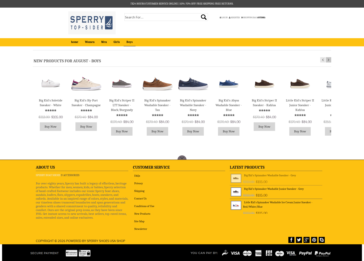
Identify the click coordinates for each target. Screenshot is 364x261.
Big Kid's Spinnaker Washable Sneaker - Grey (270, 175)
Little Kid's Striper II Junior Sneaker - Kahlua (300, 105)
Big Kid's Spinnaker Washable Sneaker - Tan (157, 105)
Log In (224, 17)
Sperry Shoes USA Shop (106, 241)
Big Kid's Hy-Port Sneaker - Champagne (86, 103)
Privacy (138, 183)
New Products (142, 213)
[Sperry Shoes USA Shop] (92, 22)
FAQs (137, 175)
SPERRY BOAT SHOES (48, 175)
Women (90, 42)
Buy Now (50, 126)
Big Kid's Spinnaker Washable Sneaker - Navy (193, 105)
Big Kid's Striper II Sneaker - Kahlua (264, 103)
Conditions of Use (144, 206)
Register (235, 17)
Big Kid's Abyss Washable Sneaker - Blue (229, 105)
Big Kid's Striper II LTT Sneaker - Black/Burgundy (121, 105)
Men (104, 42)
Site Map (139, 221)
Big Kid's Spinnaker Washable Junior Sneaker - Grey (274, 189)
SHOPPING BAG (254, 17)
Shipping (139, 191)
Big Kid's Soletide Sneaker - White (50, 103)
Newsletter (140, 229)
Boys (129, 42)
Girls (117, 42)
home (74, 42)
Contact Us (140, 198)
